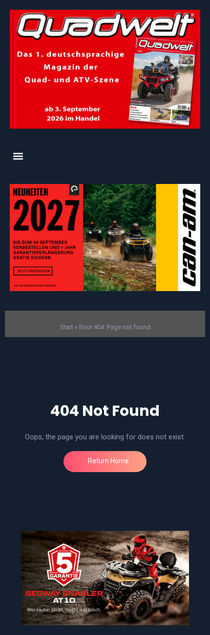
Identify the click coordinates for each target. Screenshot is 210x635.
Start (66, 327)
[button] (18, 156)
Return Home (107, 461)
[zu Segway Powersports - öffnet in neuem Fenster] (105, 578)
